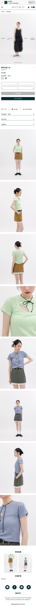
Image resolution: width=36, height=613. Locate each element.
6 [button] (22, 63)
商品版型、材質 (6, 114)
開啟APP (31, 2)
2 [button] (11, 63)
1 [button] (8, 63)
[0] (32, 7)
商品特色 (4, 119)
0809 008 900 (21, 604)
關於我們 (18, 593)
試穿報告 (15, 109)
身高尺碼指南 (28, 109)
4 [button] (17, 63)
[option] (18, 39)
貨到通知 (18, 93)
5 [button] (19, 63)
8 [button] (28, 63)
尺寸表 (5, 109)
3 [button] (14, 63)
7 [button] (25, 63)
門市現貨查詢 (18, 98)
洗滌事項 (4, 124)
